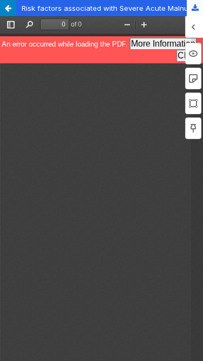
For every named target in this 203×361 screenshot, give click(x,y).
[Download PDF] (195, 8)
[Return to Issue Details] (8, 8)
